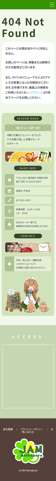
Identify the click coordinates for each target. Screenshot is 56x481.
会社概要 (8, 429)
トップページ (35, 92)
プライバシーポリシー (31, 429)
